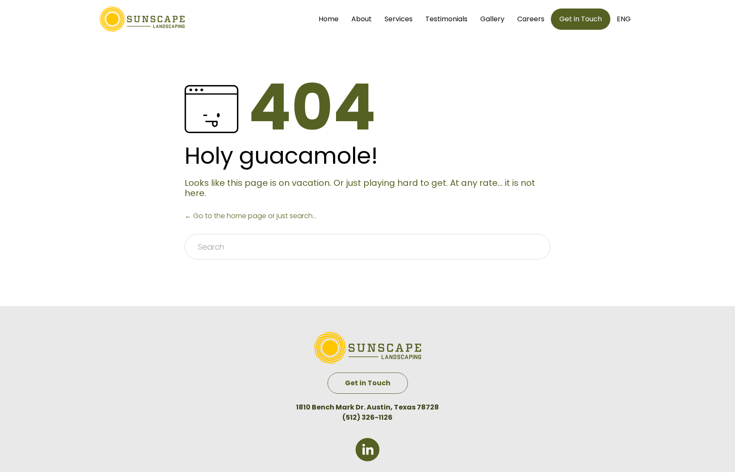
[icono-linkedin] (367, 459)
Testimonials (446, 19)
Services (399, 19)
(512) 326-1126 (367, 417)
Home (329, 19)
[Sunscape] (142, 19)
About (361, 19)
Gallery (492, 19)
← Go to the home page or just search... (250, 216)
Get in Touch (580, 19)
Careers (530, 19)
